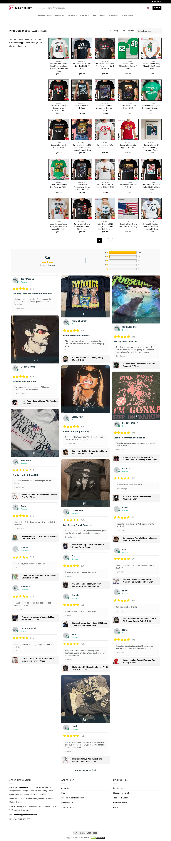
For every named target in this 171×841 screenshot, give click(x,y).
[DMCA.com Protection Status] (98, 837)
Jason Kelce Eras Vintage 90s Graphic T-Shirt (105, 107)
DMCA (115, 807)
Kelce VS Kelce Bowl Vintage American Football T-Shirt (151, 226)
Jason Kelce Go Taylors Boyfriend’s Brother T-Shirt (151, 107)
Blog (63, 793)
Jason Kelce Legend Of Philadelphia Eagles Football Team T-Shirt (82, 147)
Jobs (93, 15)
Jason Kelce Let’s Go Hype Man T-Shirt (128, 146)
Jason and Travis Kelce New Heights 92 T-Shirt (82, 66)
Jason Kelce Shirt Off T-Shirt (128, 185)
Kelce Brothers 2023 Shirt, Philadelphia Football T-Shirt (105, 226)
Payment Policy (120, 802)
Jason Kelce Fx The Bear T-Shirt (128, 106)
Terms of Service (68, 807)
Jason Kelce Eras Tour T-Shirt (82, 106)
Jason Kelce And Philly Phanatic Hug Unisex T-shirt (151, 66)
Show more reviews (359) (85, 770)
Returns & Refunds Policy (72, 797)
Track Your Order (120, 797)
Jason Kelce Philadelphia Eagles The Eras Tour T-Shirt (81, 187)
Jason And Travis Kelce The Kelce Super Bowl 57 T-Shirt (105, 66)
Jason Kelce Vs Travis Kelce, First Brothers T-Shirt (151, 187)
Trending (59, 15)
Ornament (113, 15)
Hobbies (83, 15)
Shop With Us (44, 15)
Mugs (102, 15)
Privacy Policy (67, 802)
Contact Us (118, 788)
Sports (71, 15)
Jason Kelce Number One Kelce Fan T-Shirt (58, 185)
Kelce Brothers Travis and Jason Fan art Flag (128, 225)
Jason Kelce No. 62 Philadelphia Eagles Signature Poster (151, 147)
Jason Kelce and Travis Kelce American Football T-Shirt (59, 107)
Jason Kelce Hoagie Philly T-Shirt (59, 146)
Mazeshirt (25, 787)
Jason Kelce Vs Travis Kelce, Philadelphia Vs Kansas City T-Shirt (59, 226)
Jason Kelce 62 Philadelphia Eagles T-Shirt (128, 66)
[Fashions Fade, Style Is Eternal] (21, 7)
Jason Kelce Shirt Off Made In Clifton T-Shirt (105, 185)
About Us (65, 788)
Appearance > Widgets (29, 42)
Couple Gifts (127, 15)
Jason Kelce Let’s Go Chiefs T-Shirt (105, 146)
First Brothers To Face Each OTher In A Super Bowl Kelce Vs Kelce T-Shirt (59, 67)
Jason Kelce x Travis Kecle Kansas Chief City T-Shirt (82, 226)
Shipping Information (122, 793)
